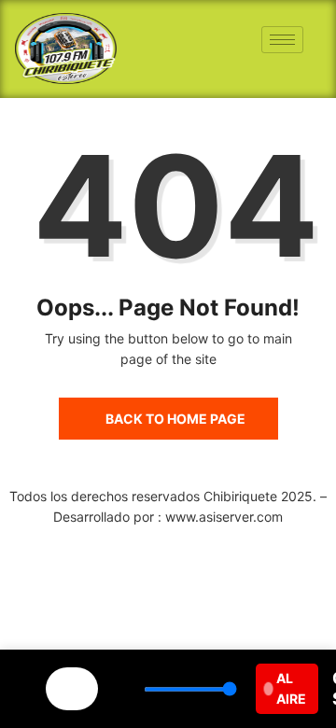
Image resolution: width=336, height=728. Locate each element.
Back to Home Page (175, 419)
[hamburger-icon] (282, 39)
